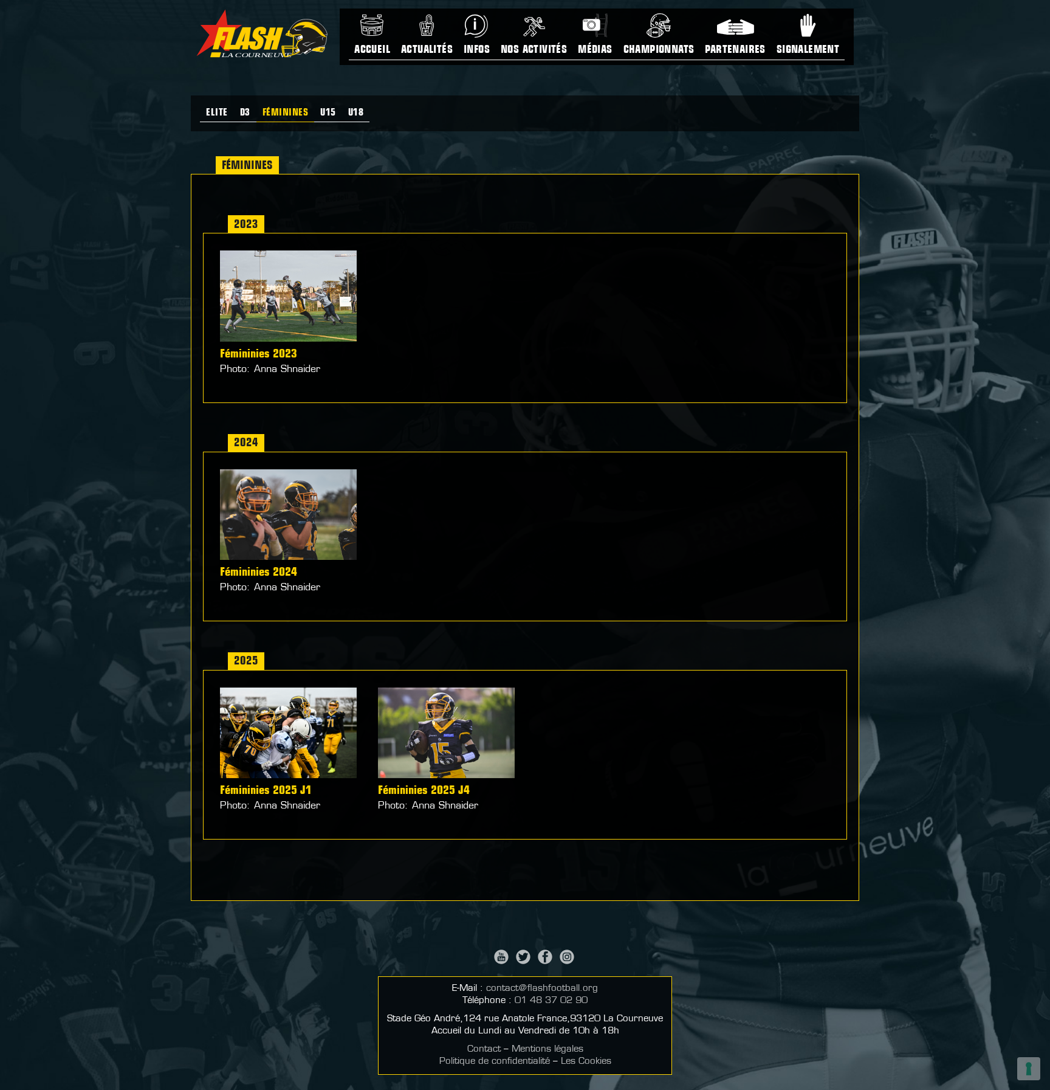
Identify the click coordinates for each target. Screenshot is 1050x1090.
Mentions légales (547, 1049)
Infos (477, 50)
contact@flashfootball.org (542, 988)
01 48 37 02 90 (551, 1000)
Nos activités (534, 50)
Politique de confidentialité (494, 1061)
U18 (356, 113)
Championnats (659, 50)
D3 (245, 113)
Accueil (372, 50)
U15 (328, 113)
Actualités (427, 50)
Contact (484, 1049)
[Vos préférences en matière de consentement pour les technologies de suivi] (1028, 1068)
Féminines (285, 113)
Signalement (808, 50)
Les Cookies (586, 1061)
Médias (595, 50)
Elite (217, 113)
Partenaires (735, 50)
